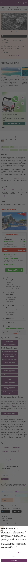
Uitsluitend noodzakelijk (14, 552)
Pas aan (14, 556)
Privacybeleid (4, 540)
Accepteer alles (14, 560)
